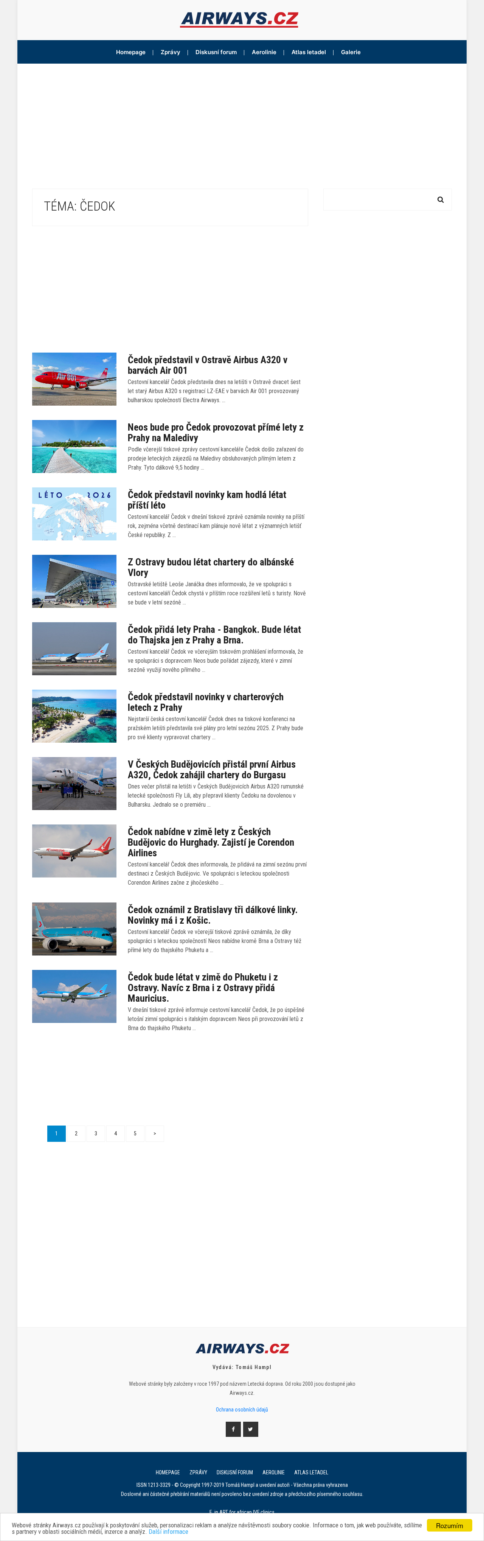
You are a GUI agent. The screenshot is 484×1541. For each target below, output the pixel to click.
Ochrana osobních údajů (242, 1410)
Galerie (351, 52)
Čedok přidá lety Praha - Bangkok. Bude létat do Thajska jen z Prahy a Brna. (214, 634)
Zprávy (170, 52)
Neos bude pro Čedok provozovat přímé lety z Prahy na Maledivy (216, 432)
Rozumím (449, 1525)
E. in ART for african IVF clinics (242, 1512)
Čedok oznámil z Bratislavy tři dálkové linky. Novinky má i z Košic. (213, 915)
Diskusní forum (216, 52)
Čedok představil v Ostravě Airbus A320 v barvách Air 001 (207, 365)
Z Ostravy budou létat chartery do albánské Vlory (211, 567)
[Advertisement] (242, 120)
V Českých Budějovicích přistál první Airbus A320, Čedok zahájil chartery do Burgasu (212, 769)
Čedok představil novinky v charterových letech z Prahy (206, 702)
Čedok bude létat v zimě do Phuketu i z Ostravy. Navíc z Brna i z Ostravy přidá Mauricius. (203, 988)
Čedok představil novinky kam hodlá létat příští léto (207, 500)
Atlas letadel (309, 52)
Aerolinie (264, 52)
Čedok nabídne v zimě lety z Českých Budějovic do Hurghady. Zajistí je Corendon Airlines (211, 842)
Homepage (131, 52)
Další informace (168, 1532)
